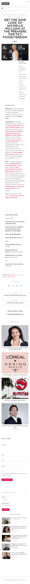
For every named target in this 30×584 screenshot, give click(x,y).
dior (19, 274)
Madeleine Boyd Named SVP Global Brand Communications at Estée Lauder (19, 546)
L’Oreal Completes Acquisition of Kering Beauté (15, 375)
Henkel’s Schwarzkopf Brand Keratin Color (22, 69)
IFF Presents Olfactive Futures (19, 518)
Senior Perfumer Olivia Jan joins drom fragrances (23, 76)
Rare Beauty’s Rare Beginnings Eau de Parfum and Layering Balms (19, 528)
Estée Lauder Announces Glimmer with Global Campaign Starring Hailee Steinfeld (19, 537)
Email (3, 460)
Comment (4, 444)
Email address (5, 503)
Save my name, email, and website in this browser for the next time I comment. (15, 474)
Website (3, 466)
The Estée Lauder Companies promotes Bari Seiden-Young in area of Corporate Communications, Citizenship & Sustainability (23, 90)
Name (3, 455)
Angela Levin (14, 274)
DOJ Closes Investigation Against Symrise (15, 400)
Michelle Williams (11, 276)
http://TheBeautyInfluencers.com (15, 314)
